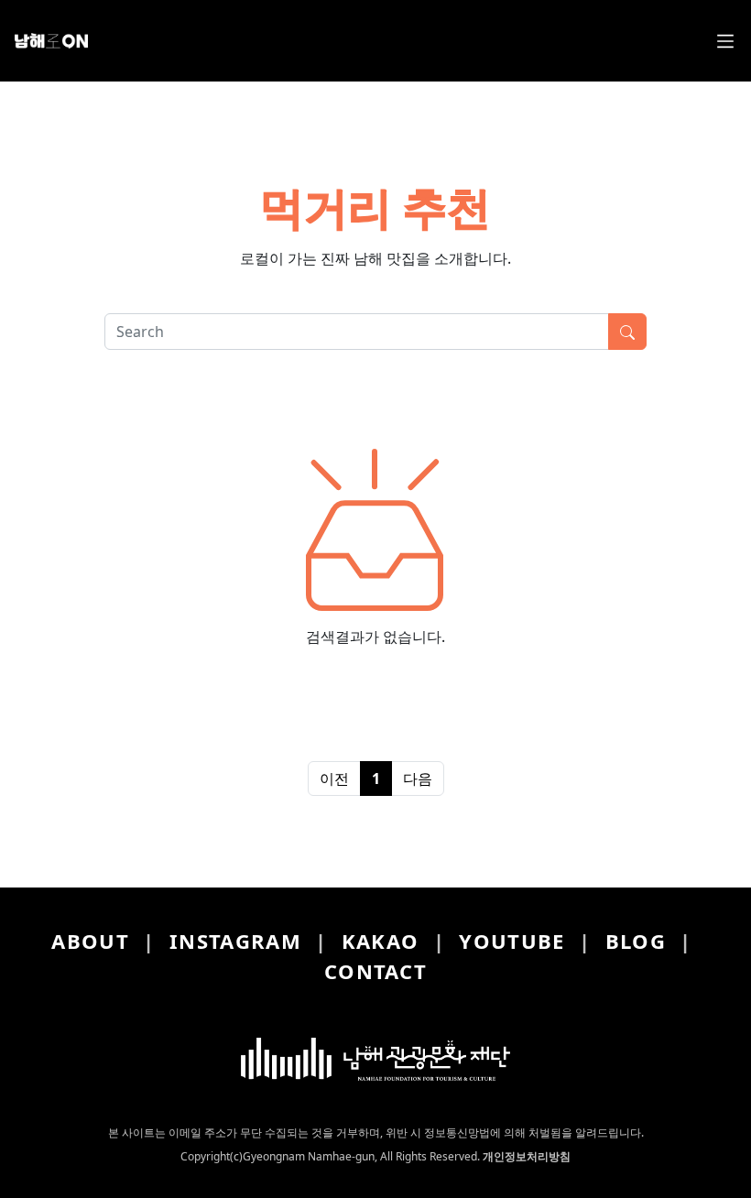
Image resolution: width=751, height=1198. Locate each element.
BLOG (635, 940)
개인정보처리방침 (527, 1156)
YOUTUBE (511, 940)
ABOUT (90, 940)
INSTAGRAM (235, 940)
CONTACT (375, 971)
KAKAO (380, 940)
